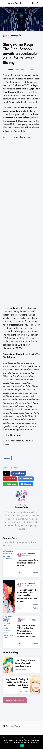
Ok (22, 746)
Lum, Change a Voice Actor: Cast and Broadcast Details (25, 663)
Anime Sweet (14, 3)
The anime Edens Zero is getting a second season (27, 563)
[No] (40, 742)
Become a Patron (13, 726)
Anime (7, 458)
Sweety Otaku (15, 35)
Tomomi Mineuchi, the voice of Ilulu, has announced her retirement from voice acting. (27, 595)
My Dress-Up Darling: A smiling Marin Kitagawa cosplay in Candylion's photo (17, 683)
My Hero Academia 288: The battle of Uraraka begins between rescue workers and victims (26, 631)
